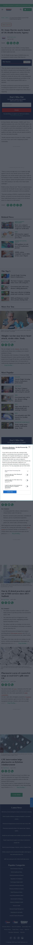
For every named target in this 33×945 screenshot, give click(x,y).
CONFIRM (10, 491)
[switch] (27, 475)
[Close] (29, 447)
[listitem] (16, 471)
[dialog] (16, 472)
